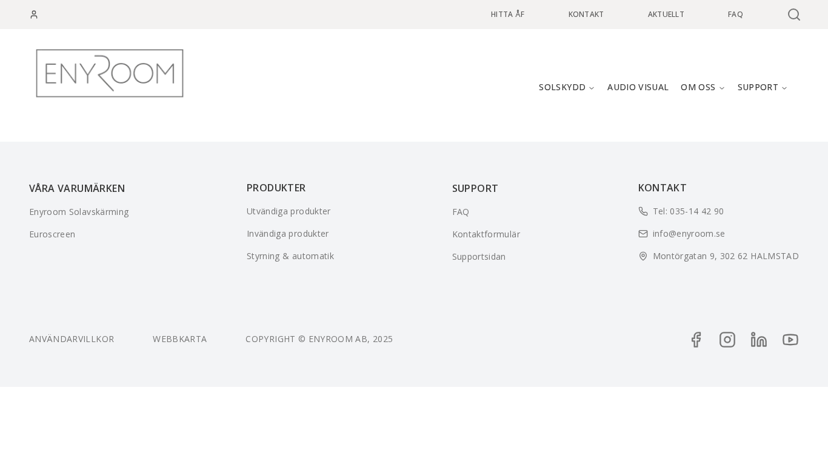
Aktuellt (666, 14)
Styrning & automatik (290, 256)
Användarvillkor (71, 339)
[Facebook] (695, 339)
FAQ (735, 14)
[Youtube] (790, 339)
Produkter (276, 187)
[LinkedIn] (758, 339)
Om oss (698, 87)
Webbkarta (180, 339)
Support (758, 87)
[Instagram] (727, 339)
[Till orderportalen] (34, 14)
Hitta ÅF (507, 14)
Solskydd (562, 87)
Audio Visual (638, 87)
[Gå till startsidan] (109, 73)
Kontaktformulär (486, 234)
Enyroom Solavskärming (79, 211)
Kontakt (586, 14)
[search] (793, 14)
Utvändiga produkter (289, 211)
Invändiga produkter (288, 233)
